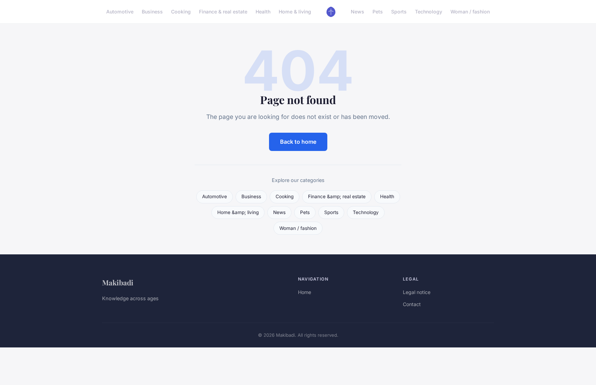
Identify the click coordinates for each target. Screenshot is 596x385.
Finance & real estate (223, 11)
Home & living (295, 11)
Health (263, 11)
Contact (412, 304)
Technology (428, 11)
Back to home (298, 141)
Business (152, 11)
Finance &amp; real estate (337, 196)
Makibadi (117, 282)
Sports (399, 11)
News (357, 11)
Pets (377, 11)
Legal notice (416, 292)
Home (304, 292)
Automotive (119, 11)
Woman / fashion (470, 11)
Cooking (181, 11)
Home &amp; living (238, 212)
